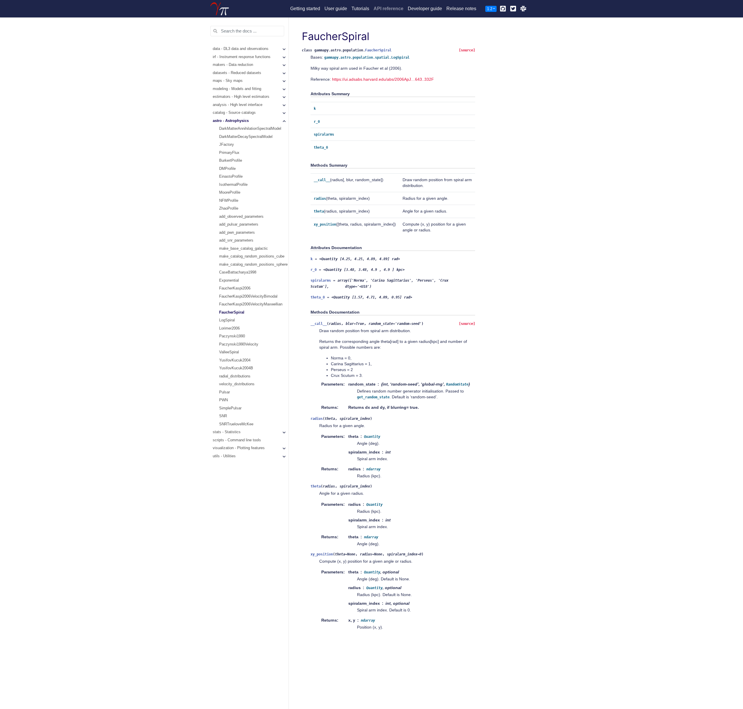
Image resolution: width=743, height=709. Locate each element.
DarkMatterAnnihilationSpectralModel (250, 129)
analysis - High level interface (237, 105)
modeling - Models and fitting (237, 89)
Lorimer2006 (229, 328)
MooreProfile (229, 193)
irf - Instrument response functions (241, 57)
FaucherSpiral (231, 312)
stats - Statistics (227, 432)
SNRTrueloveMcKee (236, 424)
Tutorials (360, 8)
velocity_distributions (237, 384)
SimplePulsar (230, 408)
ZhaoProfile (228, 209)
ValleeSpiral (229, 352)
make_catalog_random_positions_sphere (253, 264)
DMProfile (227, 169)
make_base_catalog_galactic (243, 248)
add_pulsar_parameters (238, 225)
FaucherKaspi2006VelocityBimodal (248, 296)
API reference (388, 8)
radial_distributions (234, 376)
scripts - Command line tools (237, 440)
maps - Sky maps (228, 81)
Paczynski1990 (232, 336)
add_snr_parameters (236, 241)
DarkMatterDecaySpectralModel (246, 137)
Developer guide (425, 8)
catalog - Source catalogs (234, 113)
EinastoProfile (231, 177)
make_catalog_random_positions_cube (251, 257)
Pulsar (224, 392)
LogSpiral (227, 320)
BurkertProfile (230, 161)
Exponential (229, 280)
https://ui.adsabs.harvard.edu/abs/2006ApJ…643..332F (383, 79)
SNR (223, 416)
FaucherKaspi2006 (234, 289)
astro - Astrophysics (231, 121)
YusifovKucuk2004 (234, 360)
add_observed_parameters (241, 217)
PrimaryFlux (229, 153)
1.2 (489, 9)
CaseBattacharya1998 (237, 273)
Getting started (305, 8)
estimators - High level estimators (241, 97)
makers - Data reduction (233, 65)
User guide (335, 8)
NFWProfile (228, 201)
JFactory (226, 145)
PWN (223, 400)
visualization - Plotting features (239, 448)
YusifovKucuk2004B (236, 368)
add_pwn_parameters (237, 233)
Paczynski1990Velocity (238, 344)
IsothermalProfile (233, 185)
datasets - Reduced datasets (237, 73)
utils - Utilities (224, 456)
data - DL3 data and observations (240, 49)
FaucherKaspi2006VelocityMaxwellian (250, 305)
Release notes (461, 8)
